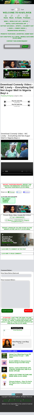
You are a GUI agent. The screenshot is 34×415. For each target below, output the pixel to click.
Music (11, 18)
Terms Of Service (26, 401)
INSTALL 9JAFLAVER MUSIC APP (16, 23)
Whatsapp (11, 192)
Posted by (4, 96)
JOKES (10, 28)
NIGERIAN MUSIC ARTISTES (16, 30)
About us (6, 399)
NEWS (6, 21)
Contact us (27, 399)
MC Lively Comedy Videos (6, 200)
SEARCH (25, 46)
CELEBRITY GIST (28, 26)
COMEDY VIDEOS (20, 28)
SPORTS (18, 26)
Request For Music (15, 401)
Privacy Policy (19, 399)
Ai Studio (18, 18)
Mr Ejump (10, 96)
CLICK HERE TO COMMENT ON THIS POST (13, 249)
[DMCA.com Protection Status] (17, 395)
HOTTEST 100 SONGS (7, 26)
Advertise (6, 401)
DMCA (12, 399)
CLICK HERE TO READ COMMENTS (11, 253)
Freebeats (26, 18)
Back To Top (28, 310)
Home (6, 18)
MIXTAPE (25, 21)
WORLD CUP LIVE (15, 21)
